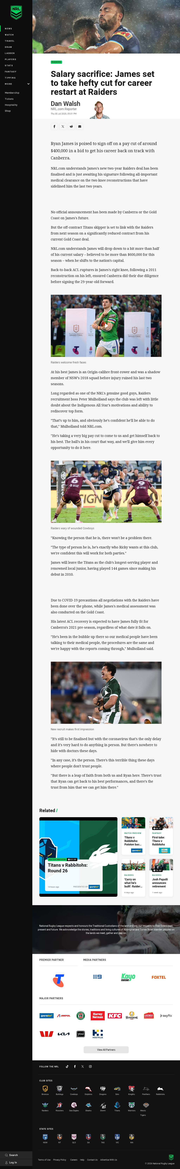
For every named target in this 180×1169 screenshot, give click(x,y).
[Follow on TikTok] (67, 1066)
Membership (12, 92)
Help (82, 1159)
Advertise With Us (108, 1159)
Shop (8, 110)
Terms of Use (44, 1159)
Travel (10, 40)
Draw (8, 47)
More (8, 84)
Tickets (9, 98)
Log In (13, 1162)
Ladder (10, 53)
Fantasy (11, 71)
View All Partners (106, 1049)
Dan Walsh (65, 103)
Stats (9, 65)
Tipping (10, 77)
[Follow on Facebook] (74, 1066)
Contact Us (92, 1159)
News (8, 28)
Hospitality (11, 104)
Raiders (56, 62)
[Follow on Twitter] (82, 1066)
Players (10, 59)
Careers (73, 1159)
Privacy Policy (59, 1159)
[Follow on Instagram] (90, 1066)
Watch (9, 34)
